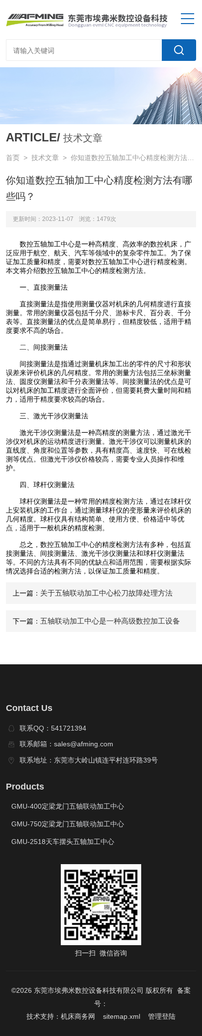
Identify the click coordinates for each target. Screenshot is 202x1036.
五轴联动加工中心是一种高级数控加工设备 (110, 621)
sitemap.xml (121, 1016)
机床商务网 (78, 1016)
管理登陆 (162, 1016)
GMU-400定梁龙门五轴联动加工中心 (67, 806)
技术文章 (45, 158)
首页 (13, 158)
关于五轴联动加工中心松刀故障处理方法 (106, 593)
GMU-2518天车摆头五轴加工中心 (62, 841)
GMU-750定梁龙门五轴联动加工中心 (67, 824)
